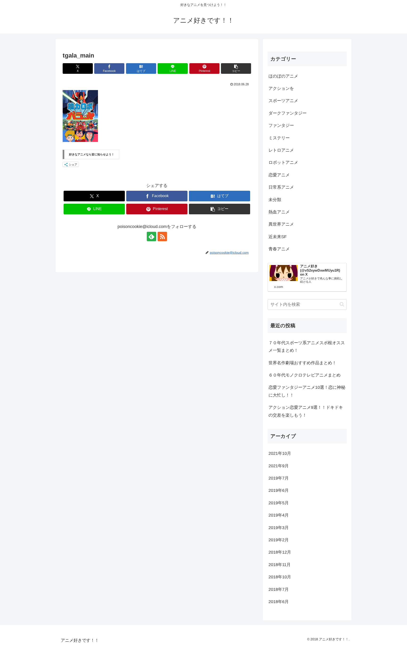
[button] (236, 68)
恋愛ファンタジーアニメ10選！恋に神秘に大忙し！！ (307, 391)
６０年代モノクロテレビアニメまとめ (305, 375)
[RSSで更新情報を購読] (162, 236)
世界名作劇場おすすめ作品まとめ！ (302, 362)
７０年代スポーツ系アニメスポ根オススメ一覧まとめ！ (307, 346)
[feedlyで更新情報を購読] (151, 236)
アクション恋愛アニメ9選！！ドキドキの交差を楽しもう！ (306, 411)
